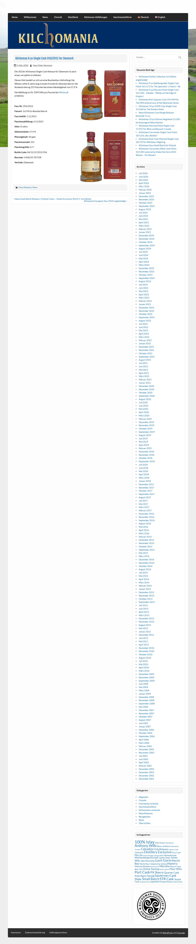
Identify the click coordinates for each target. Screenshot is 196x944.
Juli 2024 (143, 252)
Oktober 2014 (145, 566)
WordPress (168, 933)
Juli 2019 (143, 438)
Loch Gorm (163, 860)
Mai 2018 (143, 471)
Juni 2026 (143, 176)
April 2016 (144, 530)
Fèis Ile (138, 855)
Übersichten (144, 823)
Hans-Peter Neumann (42, 65)
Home (15, 17)
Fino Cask (176, 852)
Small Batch (150, 879)
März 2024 (144, 265)
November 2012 (146, 621)
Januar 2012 (145, 631)
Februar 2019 (145, 448)
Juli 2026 (143, 173)
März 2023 (144, 297)
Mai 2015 (143, 553)
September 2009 (147, 680)
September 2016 (147, 520)
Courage (181, 933)
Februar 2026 (145, 189)
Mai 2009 (143, 687)
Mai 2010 (143, 664)
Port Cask (142, 872)
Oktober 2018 (145, 458)
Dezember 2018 (146, 451)
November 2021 (146, 350)
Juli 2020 (143, 402)
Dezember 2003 (146, 772)
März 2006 (144, 743)
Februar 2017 (145, 510)
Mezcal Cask (175, 866)
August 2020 (145, 399)
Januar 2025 (145, 232)
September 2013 (147, 602)
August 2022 (145, 320)
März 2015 (144, 556)
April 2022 (144, 333)
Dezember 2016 (146, 513)
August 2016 (145, 523)
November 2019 (146, 425)
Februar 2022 (145, 340)
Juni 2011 (143, 638)
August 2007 (145, 720)
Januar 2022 (145, 343)
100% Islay (145, 841)
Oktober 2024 (145, 242)
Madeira (172, 863)
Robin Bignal (140, 876)
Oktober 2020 (145, 392)
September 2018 (147, 461)
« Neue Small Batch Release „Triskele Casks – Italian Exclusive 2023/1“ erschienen (52, 199)
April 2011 (144, 644)
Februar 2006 (145, 746)
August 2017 (145, 497)
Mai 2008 (143, 707)
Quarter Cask (171, 872)
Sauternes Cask (165, 875)
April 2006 (144, 739)
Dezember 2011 (146, 634)
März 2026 (144, 186)
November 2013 (146, 595)
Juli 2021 (143, 363)
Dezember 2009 (146, 674)
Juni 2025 (143, 215)
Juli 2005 (143, 756)
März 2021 (144, 376)
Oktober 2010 (145, 654)
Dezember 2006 (146, 729)
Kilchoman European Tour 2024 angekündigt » (105, 201)
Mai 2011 (143, 641)
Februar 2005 (145, 765)
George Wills (158, 855)
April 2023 (144, 294)
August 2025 (145, 209)
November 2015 (146, 543)
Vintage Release (166, 882)
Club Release (161, 849)
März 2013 (144, 615)
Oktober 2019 (145, 428)
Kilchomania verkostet (149, 810)
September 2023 (147, 278)
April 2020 (144, 412)
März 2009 (144, 690)
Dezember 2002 (146, 775)
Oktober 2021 (145, 353)
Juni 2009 (143, 684)
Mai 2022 (143, 330)
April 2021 (144, 373)
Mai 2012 (143, 628)
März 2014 (144, 582)
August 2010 (145, 657)
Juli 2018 (143, 464)
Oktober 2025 (145, 202)
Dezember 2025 (146, 196)
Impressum (16, 933)
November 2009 (146, 677)
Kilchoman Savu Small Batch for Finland (157, 145)
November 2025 (146, 199)
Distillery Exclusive (157, 852)
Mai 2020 (143, 409)
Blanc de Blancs (164, 846)
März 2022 (144, 337)
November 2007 (146, 713)
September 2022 (147, 317)
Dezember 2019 (146, 422)
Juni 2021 (143, 366)
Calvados (147, 849)
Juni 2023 (143, 288)
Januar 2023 (145, 304)
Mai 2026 (143, 180)
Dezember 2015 (146, 540)
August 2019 (145, 435)
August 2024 (145, 248)
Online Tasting (151, 868)
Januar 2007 (145, 726)
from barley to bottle (148, 803)
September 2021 (147, 356)
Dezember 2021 (146, 346)
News (45, 17)
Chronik (58, 17)
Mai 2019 (143, 441)
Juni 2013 (143, 608)
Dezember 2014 (146, 559)
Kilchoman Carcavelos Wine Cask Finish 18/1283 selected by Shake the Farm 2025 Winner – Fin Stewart (156, 151)
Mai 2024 (143, 258)
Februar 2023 (145, 301)
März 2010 (144, 670)
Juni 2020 (143, 405)
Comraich (139, 852)
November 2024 (146, 238)
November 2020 (146, 389)
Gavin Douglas (148, 855)
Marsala (164, 866)
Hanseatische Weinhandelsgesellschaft (155, 856)
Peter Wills (175, 868)
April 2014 (144, 579)
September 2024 (147, 245)
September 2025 (147, 206)
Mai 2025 (143, 219)
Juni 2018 (143, 468)
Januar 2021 (145, 382)
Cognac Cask (173, 849)
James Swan (164, 857)
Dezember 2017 (146, 484)
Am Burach (170, 843)
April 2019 (144, 445)
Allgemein (143, 797)
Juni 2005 (143, 759)
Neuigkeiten (144, 816)
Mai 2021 (143, 369)
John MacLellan (147, 860)
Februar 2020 (145, 419)
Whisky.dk (63, 92)
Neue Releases (25, 187)
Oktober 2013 (145, 599)
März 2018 (144, 477)
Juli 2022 (143, 324)
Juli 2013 (143, 605)
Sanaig (150, 875)
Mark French (154, 866)
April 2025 (144, 222)
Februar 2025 (145, 229)
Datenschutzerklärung (35, 933)
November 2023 (146, 271)
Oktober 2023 (145, 275)
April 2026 (144, 183)
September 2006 (147, 736)
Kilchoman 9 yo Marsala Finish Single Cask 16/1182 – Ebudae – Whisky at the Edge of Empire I (157, 93)
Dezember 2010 (146, 648)
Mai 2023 (143, 291)
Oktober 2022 (145, 314)
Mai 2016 (143, 526)
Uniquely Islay (145, 882)
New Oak (138, 869)
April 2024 (144, 261)
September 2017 (147, 494)
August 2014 (145, 569)
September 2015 (147, 549)
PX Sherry (157, 872)
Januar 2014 (145, 589)
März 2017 (144, 507)
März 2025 (144, 225)
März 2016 (144, 533)
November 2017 (146, 487)
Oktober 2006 (145, 733)
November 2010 (146, 651)
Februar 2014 (145, 585)
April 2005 (144, 762)
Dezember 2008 (146, 697)
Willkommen (30, 17)
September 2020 (147, 396)
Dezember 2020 (146, 386)
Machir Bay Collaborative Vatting (153, 864)
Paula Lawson (164, 869)
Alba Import (160, 842)
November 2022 (146, 311)
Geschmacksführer (122, 17)
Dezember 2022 (146, 307)
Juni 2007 (143, 723)
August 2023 (145, 281)
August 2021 (145, 360)
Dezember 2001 (146, 778)
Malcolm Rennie (142, 866)
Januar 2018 (145, 481)
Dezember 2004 (146, 769)
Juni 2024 (143, 255)
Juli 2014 (143, 572)
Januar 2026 (145, 193)
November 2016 (146, 517)
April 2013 (144, 612)
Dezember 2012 (146, 618)
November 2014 (146, 563)
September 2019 (147, 432)
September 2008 (147, 703)
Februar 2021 (145, 379)
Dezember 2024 (146, 235)
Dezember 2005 (146, 749)
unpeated (154, 881)
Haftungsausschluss (58, 933)
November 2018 (146, 455)
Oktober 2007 (145, 716)
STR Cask (167, 879)
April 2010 (144, 667)
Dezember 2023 (146, 268)
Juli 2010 (143, 661)
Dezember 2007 (146, 710)
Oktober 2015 (145, 546)
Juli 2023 (143, 284)
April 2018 (144, 474)
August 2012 (145, 625)
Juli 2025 (143, 212)
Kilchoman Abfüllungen (95, 17)
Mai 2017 (143, 504)
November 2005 (146, 752)
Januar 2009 (145, 693)
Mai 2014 (143, 576)
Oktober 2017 (145, 490)
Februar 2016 (145, 536)
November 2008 (146, 700)
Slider (138, 879)
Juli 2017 (143, 500)
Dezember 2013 (146, 592)
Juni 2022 (143, 327)
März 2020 (144, 415)
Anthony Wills (146, 845)
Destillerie (73, 17)
